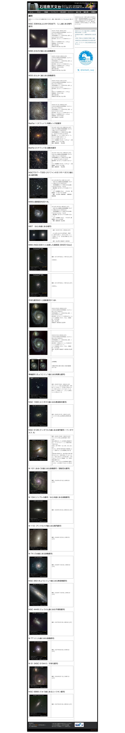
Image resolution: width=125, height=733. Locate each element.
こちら (66, 19)
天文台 (39, 12)
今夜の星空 (63, 12)
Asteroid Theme (94, 730)
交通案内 (93, 12)
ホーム (31, 12)
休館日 (36, 725)
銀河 (30, 16)
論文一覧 (78, 12)
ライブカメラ (54, 12)
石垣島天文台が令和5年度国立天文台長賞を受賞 (85, 40)
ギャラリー (71, 12)
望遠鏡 (46, 12)
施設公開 (86, 12)
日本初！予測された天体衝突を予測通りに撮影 (85, 38)
